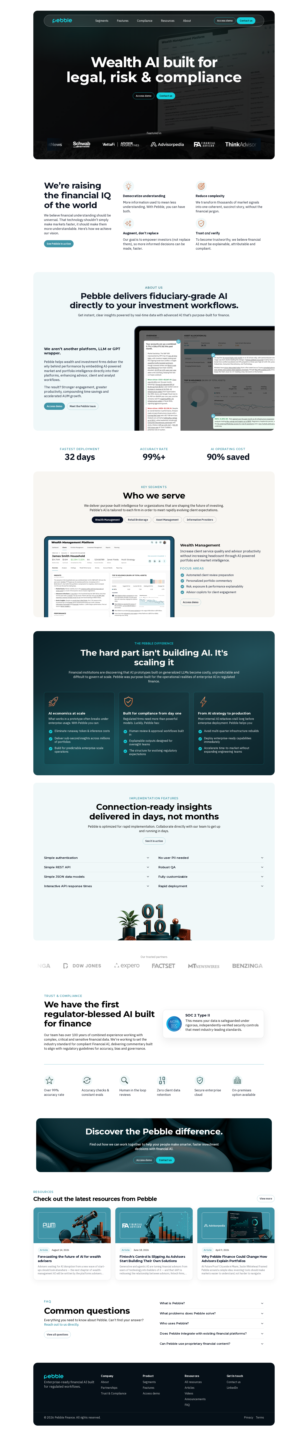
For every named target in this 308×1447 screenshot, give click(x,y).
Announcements (195, 1399)
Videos (189, 1393)
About (187, 20)
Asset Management (167, 519)
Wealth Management (107, 519)
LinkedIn (232, 1387)
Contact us (246, 20)
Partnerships (109, 1387)
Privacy (248, 1417)
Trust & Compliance (113, 1393)
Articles (189, 1387)
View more (266, 1198)
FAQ (187, 1405)
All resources (193, 1382)
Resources (167, 20)
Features (123, 20)
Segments (101, 20)
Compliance (144, 20)
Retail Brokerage (138, 519)
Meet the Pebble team (83, 406)
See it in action (154, 841)
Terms (260, 1417)
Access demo (225, 20)
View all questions (57, 1334)
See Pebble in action (59, 243)
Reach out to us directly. (61, 1324)
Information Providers (200, 519)
